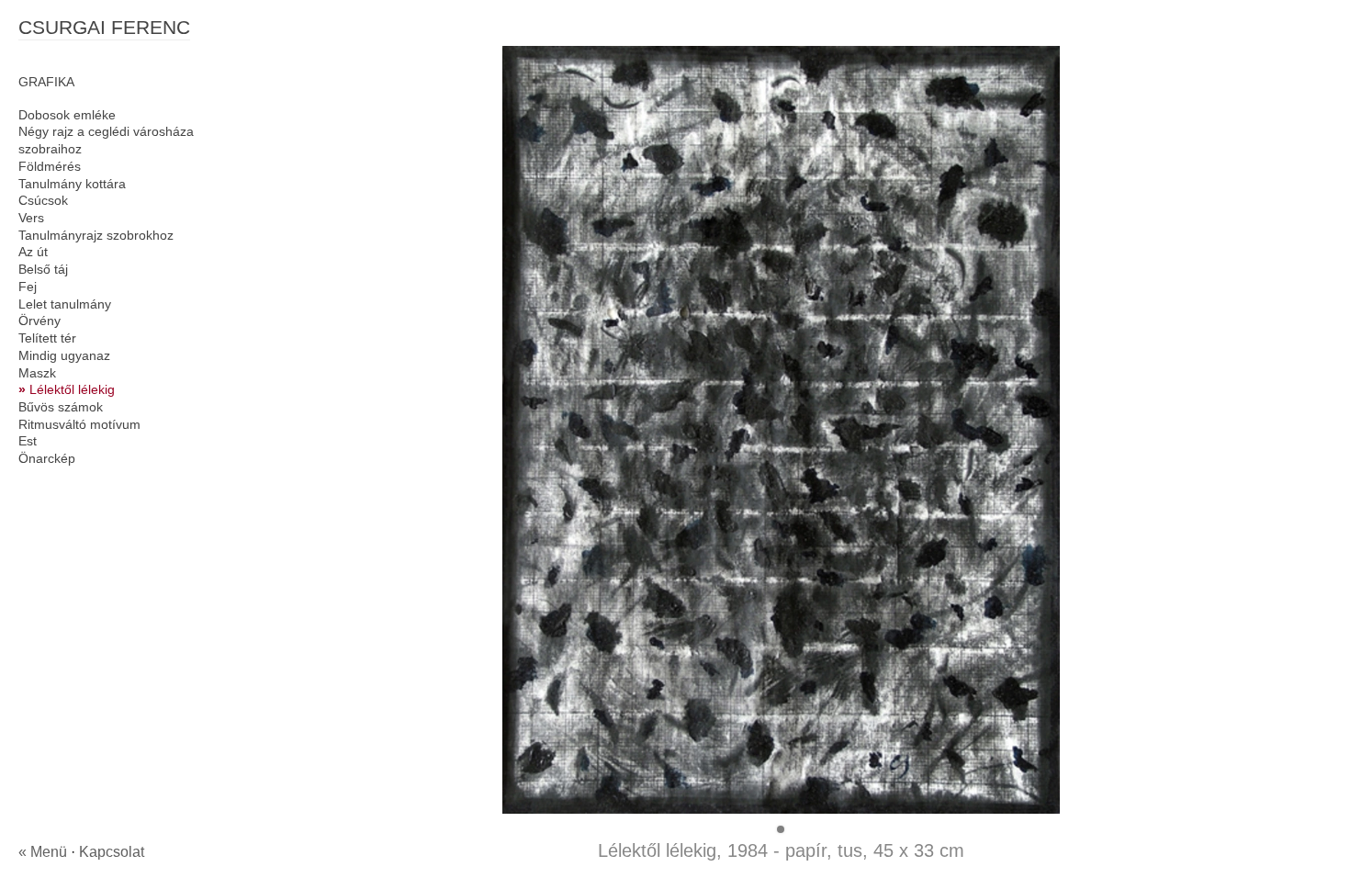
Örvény (39, 320)
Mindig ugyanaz (64, 355)
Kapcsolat (111, 852)
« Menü (42, 852)
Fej (27, 286)
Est (27, 440)
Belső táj (43, 269)
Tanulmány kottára (72, 183)
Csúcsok (43, 200)
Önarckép (46, 458)
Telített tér (47, 338)
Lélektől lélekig (72, 389)
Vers (31, 217)
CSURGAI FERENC (104, 27)
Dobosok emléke (67, 114)
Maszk (37, 373)
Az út (33, 251)
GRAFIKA (46, 81)
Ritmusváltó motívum (79, 424)
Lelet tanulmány (64, 304)
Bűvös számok (60, 407)
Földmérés (49, 166)
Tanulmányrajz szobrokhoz (96, 235)
